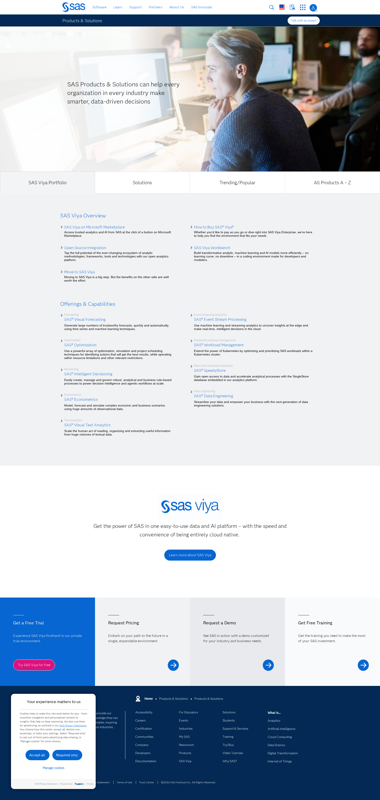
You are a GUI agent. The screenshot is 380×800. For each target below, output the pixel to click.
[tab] (47, 182)
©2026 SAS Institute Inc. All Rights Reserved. (188, 782)
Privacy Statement (99, 782)
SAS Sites (302, 7)
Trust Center (146, 782)
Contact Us (292, 7)
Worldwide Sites (282, 7)
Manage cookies (53, 768)
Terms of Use (124, 782)
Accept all (37, 755)
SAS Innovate (201, 7)
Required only (67, 755)
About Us (176, 7)
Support (135, 7)
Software (99, 7)
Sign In (313, 8)
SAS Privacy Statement (73, 725)
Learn (117, 7)
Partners (155, 7)
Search (271, 7)
